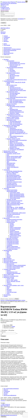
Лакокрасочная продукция (10, 152)
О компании (7, 37)
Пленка (11, 68)
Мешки (8, 286)
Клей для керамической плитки (18, 99)
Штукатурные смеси (12, 85)
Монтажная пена (11, 163)
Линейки (12, 224)
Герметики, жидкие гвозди (13, 153)
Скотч (8, 293)
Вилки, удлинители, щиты (13, 202)
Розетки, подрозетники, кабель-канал (16, 212)
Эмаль (8, 168)
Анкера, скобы (10, 278)
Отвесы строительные (15, 227)
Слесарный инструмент (13, 242)
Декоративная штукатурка (16, 89)
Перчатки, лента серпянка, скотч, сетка (14, 285)
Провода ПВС (10, 210)
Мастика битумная (14, 75)
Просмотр (3, 32)
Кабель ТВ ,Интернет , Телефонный (16, 208)
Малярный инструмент (12, 239)
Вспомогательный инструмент (14, 219)
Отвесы (11, 226)
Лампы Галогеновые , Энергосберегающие (12, 190)
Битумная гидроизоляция (13, 73)
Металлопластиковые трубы (14, 176)
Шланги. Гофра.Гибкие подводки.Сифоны (12, 173)
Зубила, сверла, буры (12, 220)
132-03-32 (5, 8)
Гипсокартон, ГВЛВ (12, 126)
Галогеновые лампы (15, 192)
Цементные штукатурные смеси (18, 90)
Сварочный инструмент (13, 241)
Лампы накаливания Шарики (17, 196)
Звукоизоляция (10, 60)
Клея (8, 155)
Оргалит (9, 255)
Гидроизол (12, 74)
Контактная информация (10, 395)
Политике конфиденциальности (9, 415)
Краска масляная (11, 159)
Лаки (8, 161)
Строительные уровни (15, 235)
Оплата (5, 39)
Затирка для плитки (12, 103)
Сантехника (7, 169)
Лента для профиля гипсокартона (18, 140)
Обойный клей (10, 164)
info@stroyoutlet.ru (5, 28)
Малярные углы (14, 141)
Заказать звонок (21, 2)
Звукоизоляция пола (15, 62)
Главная (6, 35)
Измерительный (11, 222)
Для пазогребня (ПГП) (15, 121)
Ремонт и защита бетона (13, 117)
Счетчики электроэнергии (13, 214)
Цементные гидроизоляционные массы (17, 79)
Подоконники (7, 294)
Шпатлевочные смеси (12, 91)
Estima (13, 326)
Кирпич (9, 270)
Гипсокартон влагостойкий (17, 130)
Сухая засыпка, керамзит (13, 118)
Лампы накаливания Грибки (17, 194)
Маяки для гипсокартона (16, 142)
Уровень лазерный (14, 231)
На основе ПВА (14, 94)
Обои (8, 288)
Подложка (12, 70)
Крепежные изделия (9, 277)
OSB (8, 251)
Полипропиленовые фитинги (14, 179)
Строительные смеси (9, 81)
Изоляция (6, 59)
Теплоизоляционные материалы (15, 67)
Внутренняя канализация (13, 175)
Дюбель (9, 282)
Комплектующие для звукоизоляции (15, 65)
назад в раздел (4, 386)
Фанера (8, 257)
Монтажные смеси (11, 120)
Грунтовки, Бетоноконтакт (10, 262)
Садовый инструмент (12, 249)
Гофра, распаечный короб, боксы (15, 203)
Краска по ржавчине (12, 160)
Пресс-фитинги (10, 180)
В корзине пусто (5, 7)
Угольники (12, 230)
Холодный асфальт (8, 261)
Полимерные (13, 95)
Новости (6, 390)
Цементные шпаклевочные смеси (18, 97)
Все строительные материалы (11, 388)
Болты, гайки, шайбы (12, 280)
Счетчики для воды (12, 183)
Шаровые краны (11, 187)
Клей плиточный (11, 98)
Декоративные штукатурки (13, 114)
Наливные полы (11, 105)
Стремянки (9, 245)
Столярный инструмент (13, 243)
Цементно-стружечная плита (11, 276)
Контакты (6, 41)
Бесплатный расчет (9, 3)
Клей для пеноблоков (15, 122)
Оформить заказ (5, 4)
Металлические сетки (9, 259)
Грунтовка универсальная (13, 268)
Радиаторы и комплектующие (14, 181)
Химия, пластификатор (12, 167)
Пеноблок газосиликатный (13, 273)
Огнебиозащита (11, 165)
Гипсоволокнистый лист (16, 129)
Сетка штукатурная (11, 292)
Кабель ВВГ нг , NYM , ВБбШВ (15, 207)
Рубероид (12, 78)
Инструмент (7, 218)
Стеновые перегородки (9, 269)
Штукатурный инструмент (13, 247)
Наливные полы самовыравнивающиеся (16, 110)
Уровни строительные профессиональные (15, 233)
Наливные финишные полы (17, 112)
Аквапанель (13, 128)
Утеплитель (13, 71)
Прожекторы (10, 211)
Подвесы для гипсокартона (16, 144)
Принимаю (3, 416)
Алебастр (12, 86)
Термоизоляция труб (12, 184)
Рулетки (12, 223)
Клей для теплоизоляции (16, 124)
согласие (3, 400)
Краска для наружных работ (14, 157)
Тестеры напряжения (15, 229)
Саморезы (9, 284)
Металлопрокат (7, 258)
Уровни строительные (12, 246)
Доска (8, 254)
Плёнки (6, 296)
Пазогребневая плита (12, 272)
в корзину (3, 336)
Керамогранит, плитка (9, 151)
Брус (8, 253)
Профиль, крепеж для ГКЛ (13, 138)
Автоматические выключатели (14, 200)
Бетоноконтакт (10, 263)
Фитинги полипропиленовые (14, 185)
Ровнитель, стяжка (14, 113)
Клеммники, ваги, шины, (13, 216)
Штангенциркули (14, 237)
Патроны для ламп (11, 199)
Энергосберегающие (15, 198)
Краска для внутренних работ (14, 156)
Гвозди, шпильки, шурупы (13, 281)
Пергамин (12, 77)
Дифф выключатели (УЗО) (13, 204)
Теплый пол (10, 215)
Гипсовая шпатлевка (15, 93)
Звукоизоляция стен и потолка (17, 63)
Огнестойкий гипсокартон (16, 136)
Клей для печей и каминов (16, 102)
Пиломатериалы (8, 250)
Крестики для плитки (12, 238)
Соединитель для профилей (17, 149)
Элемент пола (13, 137)
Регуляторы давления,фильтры (14, 171)
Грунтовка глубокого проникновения (16, 265)
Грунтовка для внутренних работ (15, 266)
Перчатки (9, 289)
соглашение (21, 18)
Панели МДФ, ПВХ (9, 274)
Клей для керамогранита (16, 101)
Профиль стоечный (14, 148)
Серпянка (9, 290)
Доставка (3, 33)
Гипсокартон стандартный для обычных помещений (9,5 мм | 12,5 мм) (18, 133)
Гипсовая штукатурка (15, 87)
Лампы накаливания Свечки (17, 195)
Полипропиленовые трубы (13, 177)
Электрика (6, 188)
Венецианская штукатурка (16, 116)
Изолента (9, 206)
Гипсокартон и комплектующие (12, 125)
